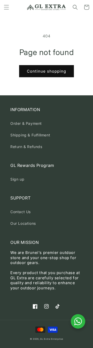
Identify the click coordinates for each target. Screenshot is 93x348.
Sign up (17, 179)
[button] (6, 7)
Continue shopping (46, 71)
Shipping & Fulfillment (30, 135)
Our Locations (23, 223)
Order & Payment (26, 123)
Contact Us (20, 212)
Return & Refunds (26, 146)
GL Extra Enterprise (51, 339)
